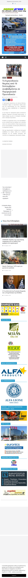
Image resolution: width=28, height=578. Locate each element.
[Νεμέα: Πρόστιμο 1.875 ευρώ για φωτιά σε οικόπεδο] (14, 251)
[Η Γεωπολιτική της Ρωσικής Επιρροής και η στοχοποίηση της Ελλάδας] (14, 276)
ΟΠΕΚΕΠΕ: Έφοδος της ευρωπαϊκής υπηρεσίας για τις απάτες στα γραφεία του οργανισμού (13, 241)
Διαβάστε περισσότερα (17, 572)
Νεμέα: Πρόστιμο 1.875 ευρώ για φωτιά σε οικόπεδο (12, 267)
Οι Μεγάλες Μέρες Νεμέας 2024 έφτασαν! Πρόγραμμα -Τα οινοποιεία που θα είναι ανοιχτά (6, 210)
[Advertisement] (14, 164)
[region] (14, 570)
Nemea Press (15, 97)
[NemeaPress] (2, 57)
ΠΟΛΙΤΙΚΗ (4, 77)
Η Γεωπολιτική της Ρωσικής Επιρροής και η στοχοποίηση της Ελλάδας (14, 292)
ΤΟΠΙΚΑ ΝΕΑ (9, 77)
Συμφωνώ (14, 575)
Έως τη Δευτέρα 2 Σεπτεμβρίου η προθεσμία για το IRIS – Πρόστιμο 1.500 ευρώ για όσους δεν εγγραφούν (7, 192)
